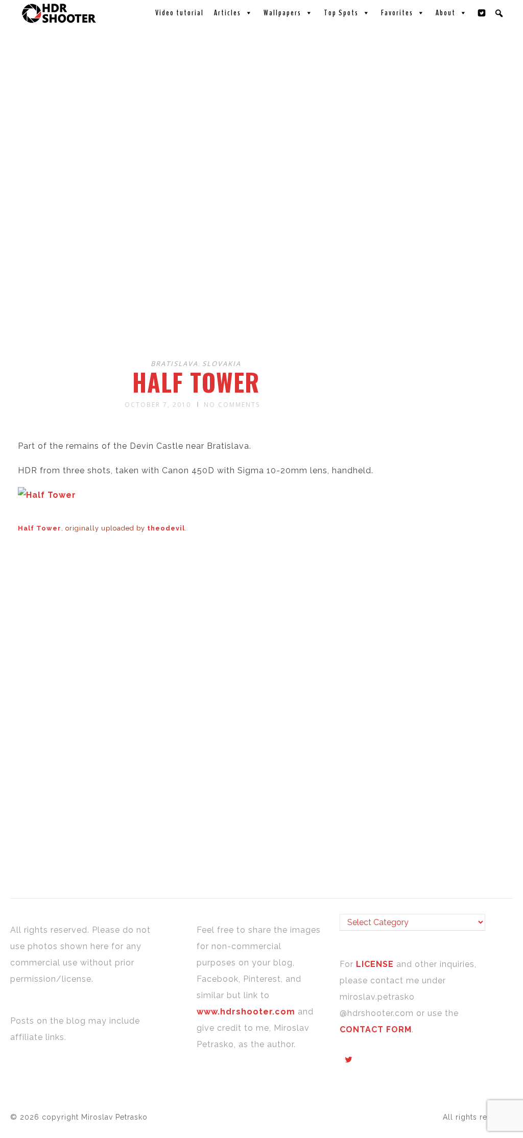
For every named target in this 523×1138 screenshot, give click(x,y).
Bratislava (174, 363)
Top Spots (341, 12)
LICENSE (376, 964)
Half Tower (195, 382)
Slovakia (221, 363)
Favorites (397, 12)
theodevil (166, 528)
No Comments (232, 404)
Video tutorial (179, 12)
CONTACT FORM (376, 1029)
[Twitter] (482, 13)
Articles (227, 12)
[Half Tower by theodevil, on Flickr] (47, 495)
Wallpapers (282, 12)
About (446, 12)
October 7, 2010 (158, 404)
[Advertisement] (263, 269)
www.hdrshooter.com (246, 1011)
